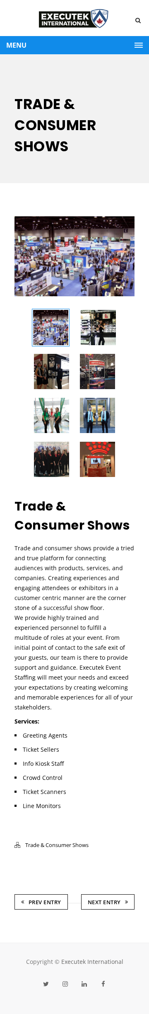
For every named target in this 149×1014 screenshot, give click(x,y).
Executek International (92, 962)
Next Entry (104, 902)
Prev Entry (45, 902)
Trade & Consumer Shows (57, 845)
